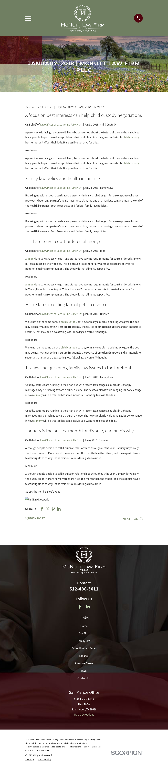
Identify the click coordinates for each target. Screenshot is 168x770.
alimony (38, 395)
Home (84, 626)
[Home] (82, 18)
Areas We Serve (84, 663)
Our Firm (84, 633)
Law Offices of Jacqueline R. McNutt (61, 124)
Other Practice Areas (84, 648)
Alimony (30, 258)
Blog (84, 670)
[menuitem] (29, 759)
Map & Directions (84, 714)
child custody (131, 137)
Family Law (84, 641)
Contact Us (83, 678)
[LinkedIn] (88, 607)
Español (84, 656)
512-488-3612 (84, 589)
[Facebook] (80, 607)
